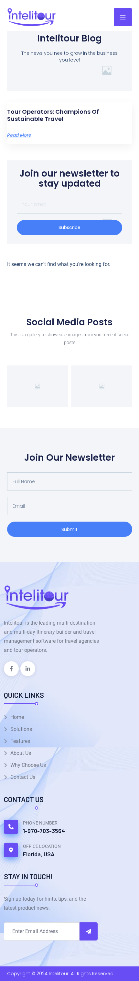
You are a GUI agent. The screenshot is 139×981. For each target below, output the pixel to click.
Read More (19, 135)
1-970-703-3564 (44, 830)
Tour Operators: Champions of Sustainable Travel (53, 115)
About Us (20, 753)
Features (20, 741)
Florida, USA (39, 854)
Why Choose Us (28, 765)
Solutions (21, 729)
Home (17, 717)
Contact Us (22, 777)
